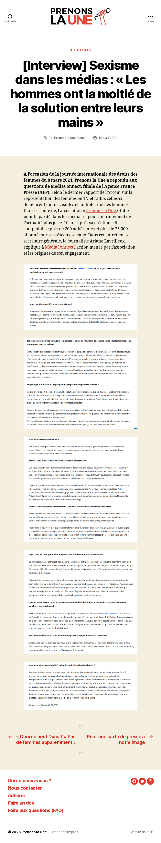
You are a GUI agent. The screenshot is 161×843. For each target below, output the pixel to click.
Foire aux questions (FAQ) (35, 810)
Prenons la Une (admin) (70, 138)
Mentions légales (64, 832)
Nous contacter (25, 788)
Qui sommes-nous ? (29, 780)
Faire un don (21, 803)
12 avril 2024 (108, 138)
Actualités (80, 50)
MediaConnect (59, 247)
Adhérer (16, 795)
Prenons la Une (101, 210)
